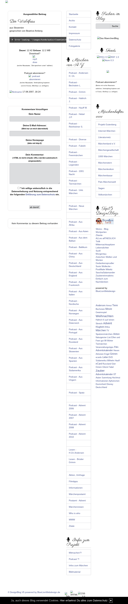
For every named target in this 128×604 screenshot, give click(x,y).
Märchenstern (105, 162)
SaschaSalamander (105, 272)
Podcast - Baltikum (78, 247)
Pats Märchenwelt (107, 182)
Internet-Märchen (106, 131)
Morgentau (101, 254)
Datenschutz (75, 39)
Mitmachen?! (75, 552)
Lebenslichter (102, 247)
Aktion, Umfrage (77, 475)
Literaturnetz (104, 137)
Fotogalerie (74, 46)
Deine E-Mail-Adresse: (35, 127)
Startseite (73, 14)
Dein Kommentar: (34, 157)
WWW (72, 519)
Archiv (72, 20)
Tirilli (98, 241)
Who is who (74, 513)
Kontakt (72, 27)
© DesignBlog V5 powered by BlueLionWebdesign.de (34, 592)
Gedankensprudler (105, 263)
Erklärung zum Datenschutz (40, 194)
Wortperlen (101, 232)
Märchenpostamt (77, 494)
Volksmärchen (105, 194)
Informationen (76, 487)
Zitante (99, 235)
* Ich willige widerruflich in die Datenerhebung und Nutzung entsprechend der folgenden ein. (34, 191)
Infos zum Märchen (78, 565)
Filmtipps (73, 481)
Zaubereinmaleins (104, 275)
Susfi (98, 250)
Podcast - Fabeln (77, 146)
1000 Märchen (105, 156)
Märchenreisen (76, 507)
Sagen (101, 188)
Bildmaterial (74, 572)
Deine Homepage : (35, 141)
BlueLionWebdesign (105, 291)
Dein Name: (35, 114)
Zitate (71, 526)
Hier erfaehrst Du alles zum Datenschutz (84, 600)
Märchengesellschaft (108, 150)
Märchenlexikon (106, 169)
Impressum (74, 33)
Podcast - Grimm (77, 92)
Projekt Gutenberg (107, 124)
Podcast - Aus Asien (78, 231)
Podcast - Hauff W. (78, 107)
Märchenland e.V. (107, 143)
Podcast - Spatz (76, 392)
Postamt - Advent (77, 500)
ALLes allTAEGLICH (106, 238)
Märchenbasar (105, 175)
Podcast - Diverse (77, 139)
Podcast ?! (74, 559)
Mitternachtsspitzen (105, 244)
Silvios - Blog (102, 229)
